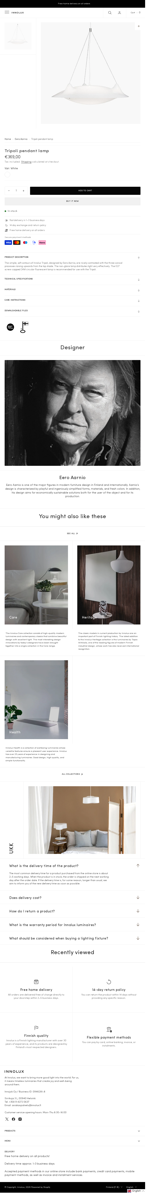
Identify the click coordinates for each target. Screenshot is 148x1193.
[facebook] (13, 1119)
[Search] (109, 13)
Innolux (20, 1187)
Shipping (26, 162)
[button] (6, 13)
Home (8, 139)
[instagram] (20, 1119)
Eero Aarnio (21, 139)
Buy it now (72, 201)
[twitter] (7, 1119)
